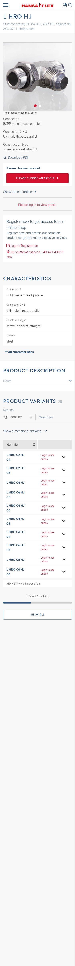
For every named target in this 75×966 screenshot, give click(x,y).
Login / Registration (24, 245)
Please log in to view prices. (37, 205)
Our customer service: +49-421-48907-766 (35, 254)
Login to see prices (48, 457)
